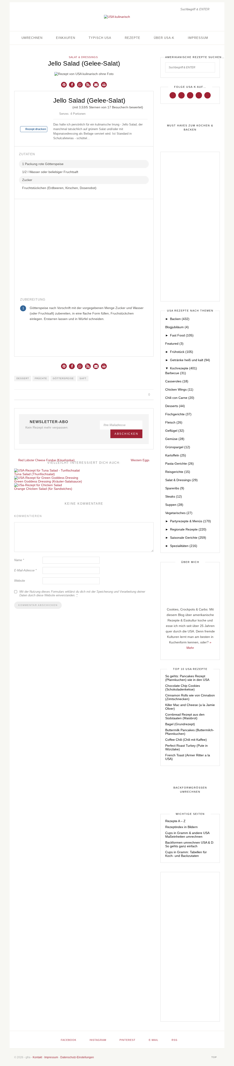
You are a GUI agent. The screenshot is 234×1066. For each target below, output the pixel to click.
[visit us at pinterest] (190, 95)
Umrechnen (32, 38)
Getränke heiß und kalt (190, 360)
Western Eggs (140, 460)
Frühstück (181, 352)
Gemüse (174, 439)
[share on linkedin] (143, 394)
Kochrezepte (183, 368)
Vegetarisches (178, 513)
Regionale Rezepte (188, 529)
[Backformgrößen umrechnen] (190, 790)
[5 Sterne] (70, 106)
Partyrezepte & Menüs (190, 521)
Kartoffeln (175, 455)
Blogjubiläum (177, 327)
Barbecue (175, 373)
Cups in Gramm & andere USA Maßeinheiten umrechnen (187, 834)
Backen (179, 319)
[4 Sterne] (66, 106)
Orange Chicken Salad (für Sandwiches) (43, 488)
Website (19, 580)
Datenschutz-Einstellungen (77, 1057)
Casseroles (176, 381)
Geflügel (174, 430)
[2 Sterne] (59, 106)
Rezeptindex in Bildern (181, 827)
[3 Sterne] (62, 106)
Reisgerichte (177, 472)
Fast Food (182, 335)
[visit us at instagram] (181, 95)
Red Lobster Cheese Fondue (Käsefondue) (45, 460)
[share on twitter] (132, 394)
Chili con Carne (179, 398)
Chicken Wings (179, 389)
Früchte (41, 378)
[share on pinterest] (137, 394)
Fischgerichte (178, 414)
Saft (83, 378)
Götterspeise (63, 378)
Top (214, 1057)
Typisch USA (100, 38)
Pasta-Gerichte (179, 463)
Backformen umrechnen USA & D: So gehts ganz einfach (189, 844)
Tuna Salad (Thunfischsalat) (34, 474)
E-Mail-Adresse (25, 570)
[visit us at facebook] (173, 95)
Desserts (175, 406)
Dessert (22, 378)
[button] (64, 85)
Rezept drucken (35, 129)
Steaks (173, 496)
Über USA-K (164, 38)
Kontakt (37, 1057)
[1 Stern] (55, 106)
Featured (174, 343)
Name (19, 560)
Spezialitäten (183, 546)
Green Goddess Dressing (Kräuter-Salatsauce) (48, 481)
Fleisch (173, 422)
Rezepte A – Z (175, 821)
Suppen (174, 504)
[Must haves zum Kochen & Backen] (190, 128)
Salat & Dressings (83, 57)
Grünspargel (177, 447)
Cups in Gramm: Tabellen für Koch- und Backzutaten (186, 854)
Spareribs (174, 488)
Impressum (198, 38)
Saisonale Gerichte (188, 537)
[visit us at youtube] (199, 95)
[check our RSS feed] (207, 95)
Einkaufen (65, 38)
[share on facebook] (127, 394)
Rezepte (132, 38)
